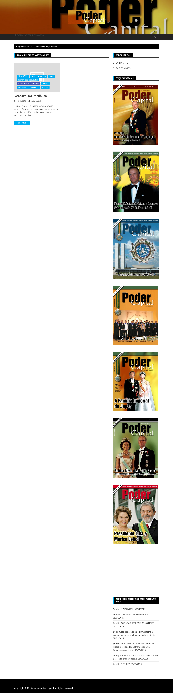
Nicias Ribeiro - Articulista (28, 83)
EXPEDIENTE (23, 35)
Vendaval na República (30, 96)
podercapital (36, 101)
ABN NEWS (22, 76)
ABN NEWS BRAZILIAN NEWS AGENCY (134, 614)
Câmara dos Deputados (28, 80)
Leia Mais (22, 123)
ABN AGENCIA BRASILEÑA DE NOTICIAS (135, 623)
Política (46, 83)
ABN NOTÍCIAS (123, 664)
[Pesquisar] (156, 676)
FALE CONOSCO (36, 35)
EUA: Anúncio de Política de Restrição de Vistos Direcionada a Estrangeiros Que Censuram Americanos (133, 646)
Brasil (51, 76)
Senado (45, 87)
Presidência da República (28, 87)
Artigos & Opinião (38, 76)
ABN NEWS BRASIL (125, 609)
